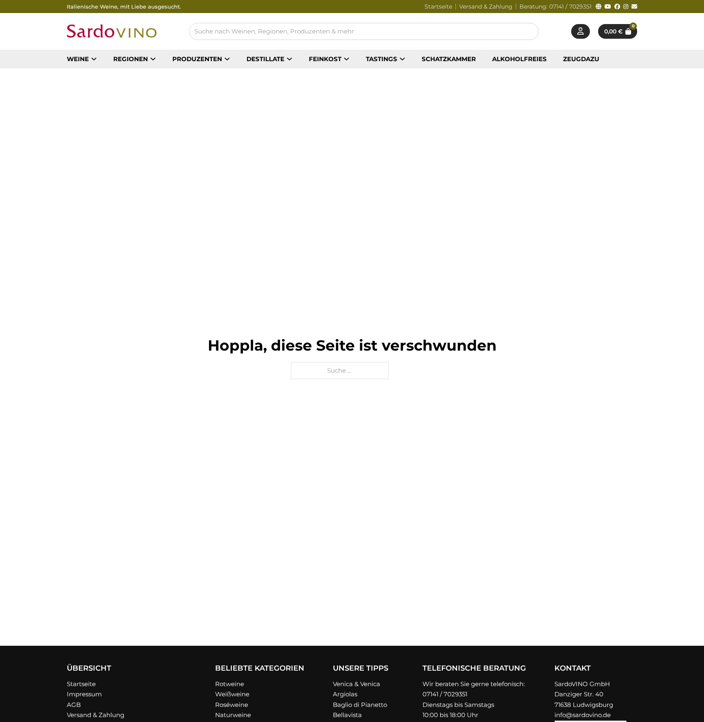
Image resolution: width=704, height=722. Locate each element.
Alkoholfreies (519, 59)
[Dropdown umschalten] (94, 59)
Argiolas (345, 694)
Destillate (265, 59)
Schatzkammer (449, 59)
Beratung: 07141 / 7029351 (555, 6)
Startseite (438, 6)
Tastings (381, 59)
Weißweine (232, 694)
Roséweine (231, 705)
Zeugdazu (581, 59)
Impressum (84, 694)
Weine (78, 59)
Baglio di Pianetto (360, 705)
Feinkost (325, 59)
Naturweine (233, 715)
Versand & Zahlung (486, 6)
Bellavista (347, 715)
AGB (74, 705)
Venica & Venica (356, 684)
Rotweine (229, 684)
